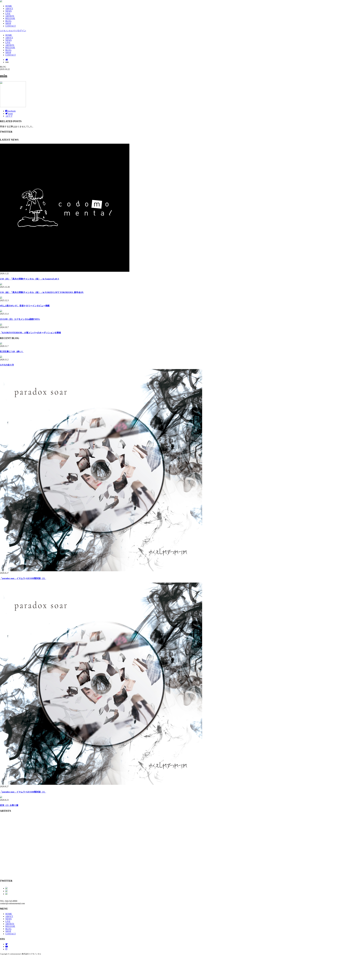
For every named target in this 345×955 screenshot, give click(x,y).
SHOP (8, 23)
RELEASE (10, 18)
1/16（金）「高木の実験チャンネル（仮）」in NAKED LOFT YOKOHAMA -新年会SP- (42, 292)
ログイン (13, 30)
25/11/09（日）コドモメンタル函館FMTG (20, 319)
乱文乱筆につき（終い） (12, 351)
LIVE (7, 13)
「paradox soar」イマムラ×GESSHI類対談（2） (23, 578)
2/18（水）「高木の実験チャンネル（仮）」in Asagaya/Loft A (29, 279)
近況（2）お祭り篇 (9, 805)
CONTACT (10, 26)
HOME (8, 6)
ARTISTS (9, 16)
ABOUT (9, 8)
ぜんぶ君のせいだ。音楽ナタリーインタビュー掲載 (25, 305)
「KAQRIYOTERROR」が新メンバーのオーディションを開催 (30, 332)
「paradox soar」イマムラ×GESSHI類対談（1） (23, 792)
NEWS (8, 11)
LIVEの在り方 (7, 365)
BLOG (8, 21)
